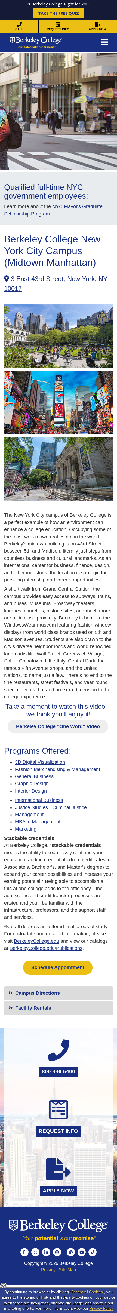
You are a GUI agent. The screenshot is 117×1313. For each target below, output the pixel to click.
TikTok (92, 1252)
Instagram (57, 1252)
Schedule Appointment (57, 967)
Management (29, 814)
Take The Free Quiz (58, 13)
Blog (71, 1252)
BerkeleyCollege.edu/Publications (46, 948)
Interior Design (31, 791)
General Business (34, 776)
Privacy (48, 1270)
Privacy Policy (101, 1308)
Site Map (67, 1270)
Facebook (24, 1252)
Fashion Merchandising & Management (57, 769)
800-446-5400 (58, 1071)
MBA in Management (37, 821)
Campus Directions (37, 993)
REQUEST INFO (58, 29)
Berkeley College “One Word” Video (58, 726)
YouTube (82, 1252)
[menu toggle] (104, 43)
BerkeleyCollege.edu (36, 941)
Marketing (25, 829)
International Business (39, 800)
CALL (19, 29)
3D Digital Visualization (40, 762)
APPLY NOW (97, 29)
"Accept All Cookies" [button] (87, 1292)
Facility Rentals (32, 1008)
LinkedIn (46, 1252)
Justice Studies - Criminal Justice (51, 807)
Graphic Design (32, 783)
